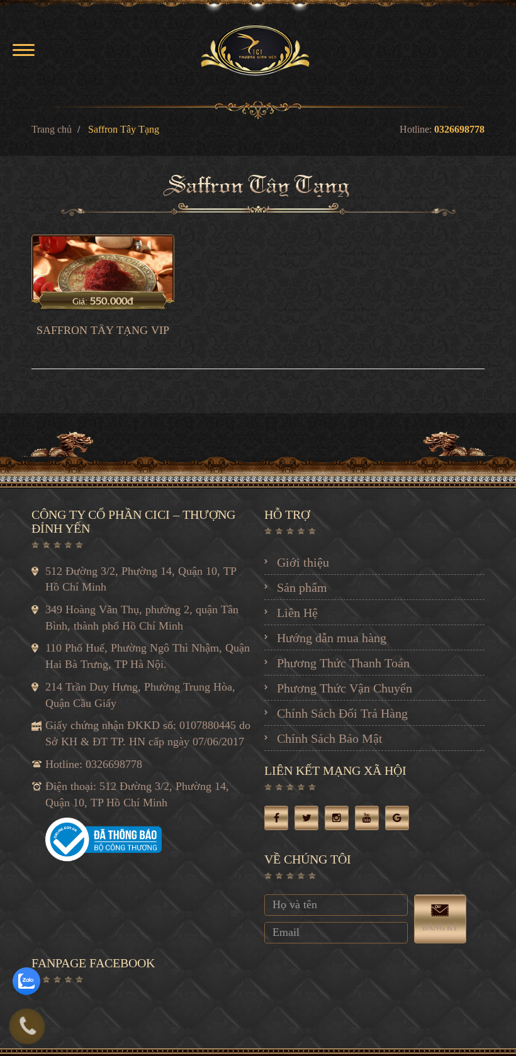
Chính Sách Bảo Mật (330, 738)
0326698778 (459, 129)
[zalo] (26, 981)
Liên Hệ (297, 613)
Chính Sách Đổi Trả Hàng (342, 713)
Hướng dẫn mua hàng (331, 638)
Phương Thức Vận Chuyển (344, 688)
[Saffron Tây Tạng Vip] (102, 267)
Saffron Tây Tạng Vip (102, 330)
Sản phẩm (302, 587)
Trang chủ (51, 129)
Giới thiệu (303, 562)
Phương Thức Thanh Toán (343, 663)
